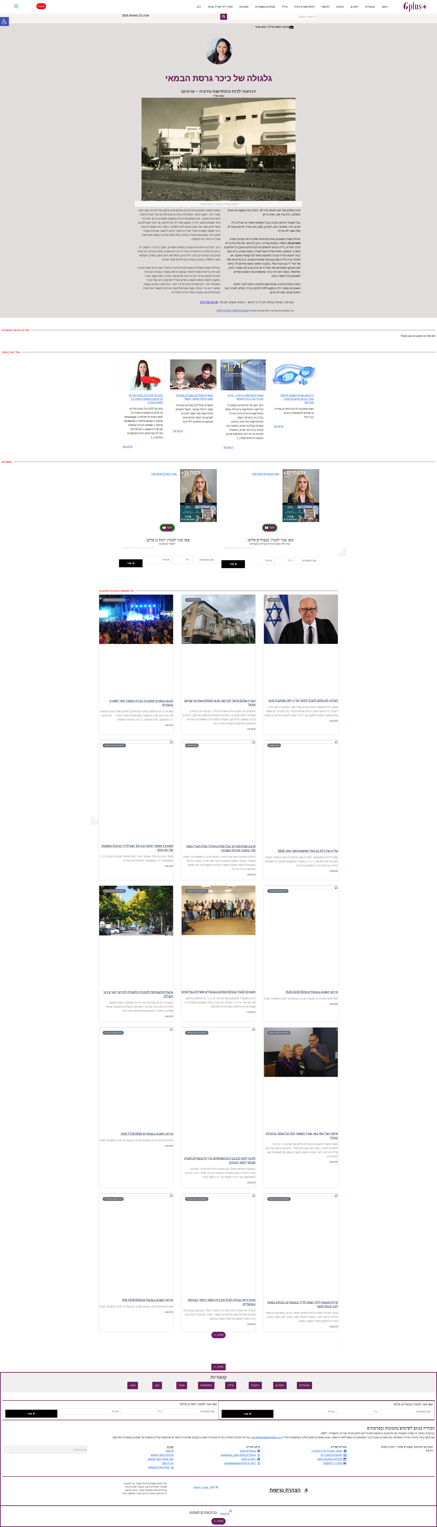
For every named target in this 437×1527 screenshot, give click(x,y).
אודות (170, 1447)
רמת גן (354, 6)
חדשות (325, 6)
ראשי (385, 6)
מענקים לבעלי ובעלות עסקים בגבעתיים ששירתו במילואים (218, 992)
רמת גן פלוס (224, 310)
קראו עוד (278, 426)
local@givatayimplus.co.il (267, 1437)
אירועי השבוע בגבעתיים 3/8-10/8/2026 (147, 1300)
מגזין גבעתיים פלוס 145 (265, 474)
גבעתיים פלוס (241, 310)
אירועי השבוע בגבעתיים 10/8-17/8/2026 (147, 1133)
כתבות (340, 6)
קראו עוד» (333, 720)
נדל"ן (284, 6)
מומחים (243, 6)
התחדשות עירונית (304, 6)
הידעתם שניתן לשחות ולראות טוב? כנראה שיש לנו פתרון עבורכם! (297, 399)
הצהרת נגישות (285, 1490)
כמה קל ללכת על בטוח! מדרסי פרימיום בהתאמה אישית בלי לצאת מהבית (146, 399)
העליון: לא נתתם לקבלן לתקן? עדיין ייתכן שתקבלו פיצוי (303, 700)
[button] (4, 21)
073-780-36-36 (209, 302)
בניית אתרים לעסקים (203, 1512)
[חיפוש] (223, 17)
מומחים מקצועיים (265, 6)
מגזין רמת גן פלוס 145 (164, 474)
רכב (198, 6)
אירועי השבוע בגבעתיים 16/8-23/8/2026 (311, 992)
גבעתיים (370, 6)
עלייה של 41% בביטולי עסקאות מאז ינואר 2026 (308, 851)
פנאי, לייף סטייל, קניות (220, 6)
